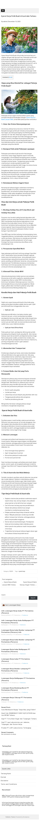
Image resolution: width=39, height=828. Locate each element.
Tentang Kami (6, 773)
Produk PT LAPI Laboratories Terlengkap (16, 728)
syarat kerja (22, 571)
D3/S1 (11, 571)
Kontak (3, 777)
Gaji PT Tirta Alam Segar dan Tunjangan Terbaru (19, 719)
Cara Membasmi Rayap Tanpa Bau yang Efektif (18, 710)
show (10, 77)
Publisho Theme (10, 817)
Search (3, 595)
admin (5, 21)
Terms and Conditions (9, 784)
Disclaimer (4, 781)
